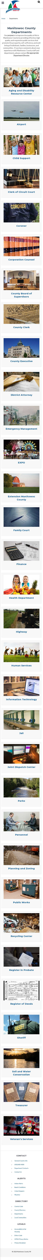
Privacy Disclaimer (20, 1243)
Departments (18, 1214)
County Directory (19, 1210)
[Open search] (39, 2)
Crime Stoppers (19, 1191)
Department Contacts (21, 1168)
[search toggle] (2, 2)
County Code (18, 1206)
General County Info (20, 1161)
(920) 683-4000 (19, 1164)
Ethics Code (18, 1235)
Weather (17, 1195)
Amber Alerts (18, 1183)
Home (3, 18)
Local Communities (20, 1217)
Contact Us (18, 1172)
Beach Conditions (20, 1187)
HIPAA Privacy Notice (21, 1239)
